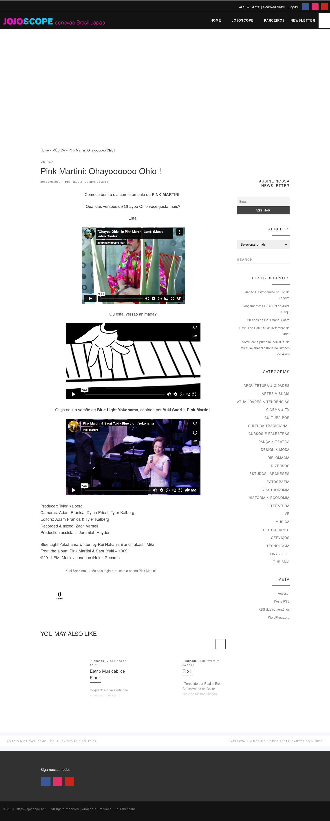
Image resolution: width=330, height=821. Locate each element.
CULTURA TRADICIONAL (269, 425)
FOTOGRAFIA (278, 481)
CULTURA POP (277, 417)
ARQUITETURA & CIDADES (267, 385)
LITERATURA (278, 505)
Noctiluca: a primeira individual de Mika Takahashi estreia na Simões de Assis (265, 348)
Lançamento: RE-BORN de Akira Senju (266, 309)
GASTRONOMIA (276, 489)
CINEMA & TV (278, 409)
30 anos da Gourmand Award (268, 320)
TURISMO (281, 561)
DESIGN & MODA (275, 449)
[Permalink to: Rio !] (156, 679)
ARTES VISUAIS (276, 393)
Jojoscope (53, 181)
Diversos (280, 465)
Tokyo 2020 (279, 554)
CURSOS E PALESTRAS (269, 433)
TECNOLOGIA (278, 545)
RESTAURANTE (276, 529)
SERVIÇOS (280, 537)
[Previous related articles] (210, 644)
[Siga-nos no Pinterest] (287, 164)
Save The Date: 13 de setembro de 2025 (264, 331)
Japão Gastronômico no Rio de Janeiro (267, 295)
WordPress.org (279, 617)
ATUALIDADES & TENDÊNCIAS (263, 401)
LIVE (286, 513)
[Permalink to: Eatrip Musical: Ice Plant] (63, 679)
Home (44, 150)
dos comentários (274, 609)
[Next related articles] (221, 644)
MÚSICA (59, 150)
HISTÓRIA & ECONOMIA (269, 497)
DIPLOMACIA (279, 457)
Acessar (284, 593)
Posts (282, 601)
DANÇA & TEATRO (274, 441)
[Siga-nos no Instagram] (279, 164)
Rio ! (187, 671)
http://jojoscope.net (31, 809)
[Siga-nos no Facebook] (271, 164)
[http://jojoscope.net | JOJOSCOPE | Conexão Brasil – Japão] (54, 20)
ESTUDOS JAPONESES (269, 473)
